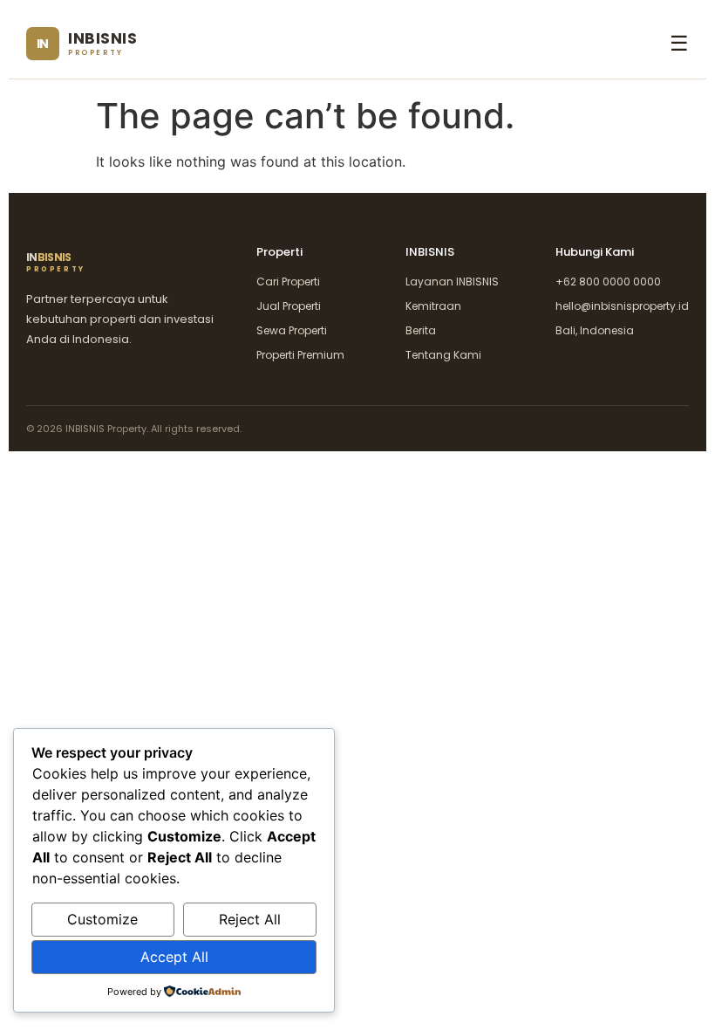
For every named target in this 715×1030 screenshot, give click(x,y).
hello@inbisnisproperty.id (622, 306)
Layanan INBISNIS (452, 281)
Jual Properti (288, 306)
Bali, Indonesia (594, 330)
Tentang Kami (443, 354)
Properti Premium (300, 354)
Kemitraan (433, 306)
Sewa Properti (291, 330)
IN (55, 262)
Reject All (250, 919)
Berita (420, 330)
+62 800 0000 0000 (608, 281)
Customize (102, 919)
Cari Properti (288, 281)
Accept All (174, 956)
